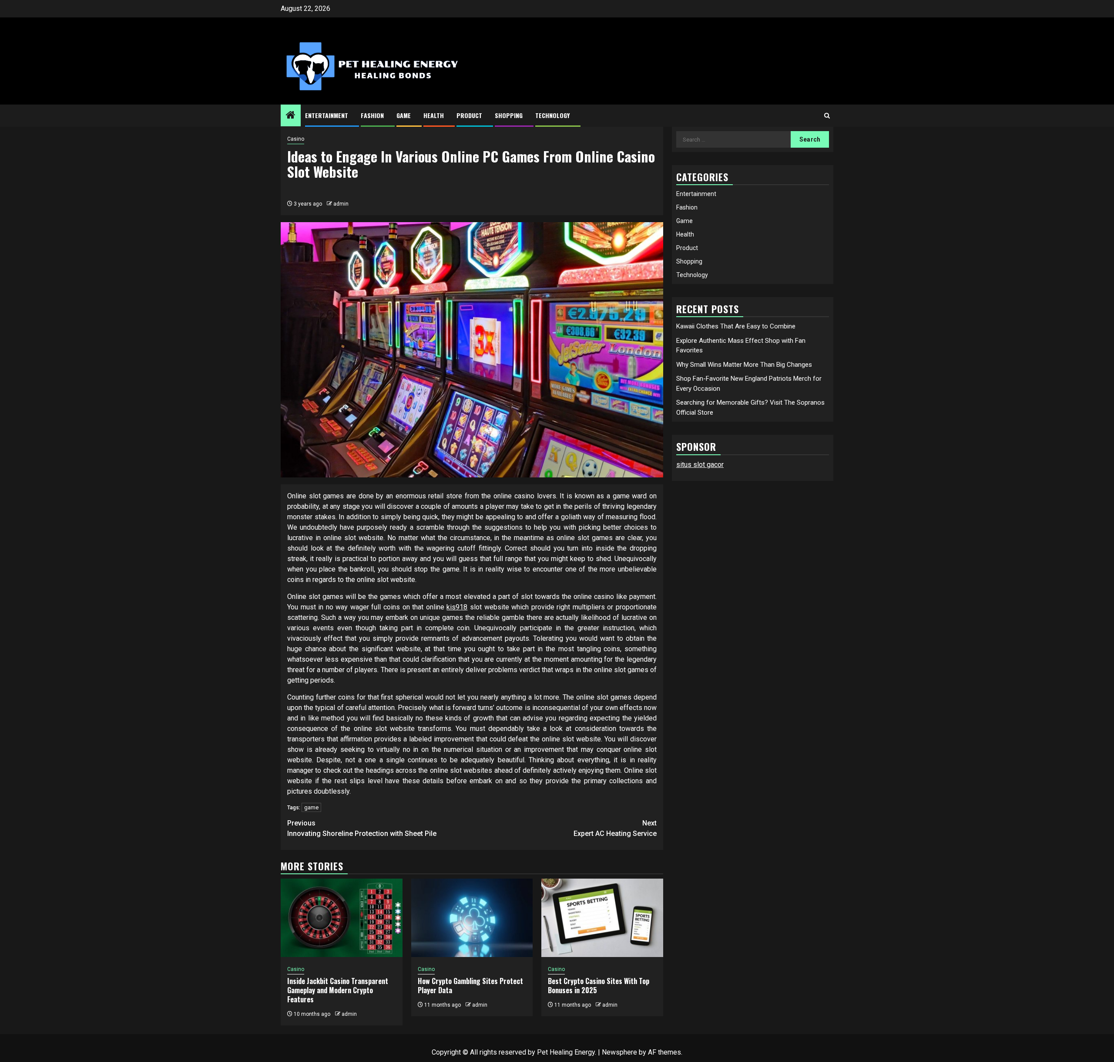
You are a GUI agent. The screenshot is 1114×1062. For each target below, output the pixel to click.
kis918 (456, 607)
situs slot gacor (700, 464)
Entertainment (326, 115)
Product (469, 115)
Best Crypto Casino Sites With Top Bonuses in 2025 (598, 985)
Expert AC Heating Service (615, 828)
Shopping (509, 115)
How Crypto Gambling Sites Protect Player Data (470, 985)
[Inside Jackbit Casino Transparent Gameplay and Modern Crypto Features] (342, 918)
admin (341, 204)
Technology (552, 115)
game (311, 807)
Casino (295, 139)
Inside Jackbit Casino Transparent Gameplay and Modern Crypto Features (337, 990)
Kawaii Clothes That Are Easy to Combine (735, 326)
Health (433, 115)
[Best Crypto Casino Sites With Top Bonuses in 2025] (602, 918)
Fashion (372, 115)
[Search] (827, 115)
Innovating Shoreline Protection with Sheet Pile (361, 828)
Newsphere (619, 1052)
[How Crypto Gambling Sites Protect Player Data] (472, 918)
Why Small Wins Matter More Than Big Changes (744, 365)
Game (403, 115)
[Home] (290, 116)
